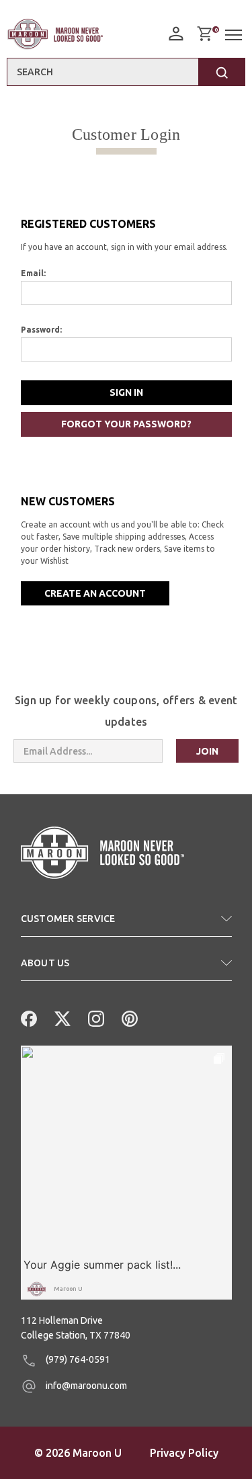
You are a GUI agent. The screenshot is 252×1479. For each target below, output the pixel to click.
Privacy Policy (184, 1453)
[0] (204, 33)
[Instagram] (94, 1017)
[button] (126, 924)
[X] (61, 1017)
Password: (41, 329)
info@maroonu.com (85, 1385)
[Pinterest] (128, 1017)
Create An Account (95, 593)
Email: (33, 273)
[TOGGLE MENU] (235, 35)
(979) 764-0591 (77, 1359)
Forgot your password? (126, 424)
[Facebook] (27, 1017)
